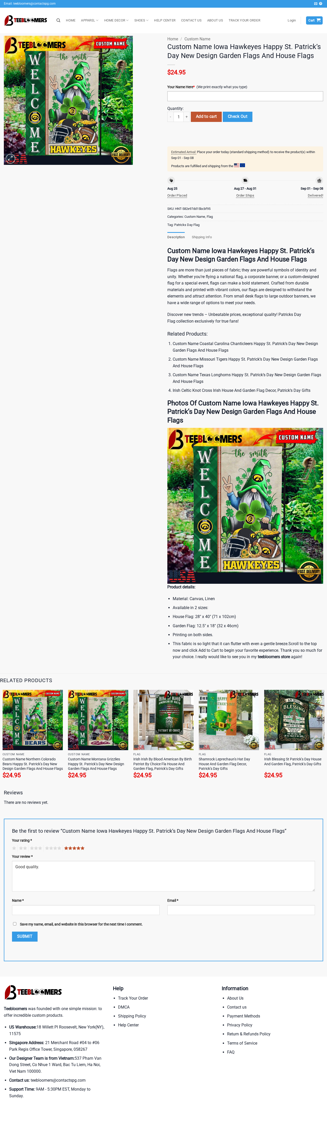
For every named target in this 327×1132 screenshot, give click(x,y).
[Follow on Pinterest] (320, 4)
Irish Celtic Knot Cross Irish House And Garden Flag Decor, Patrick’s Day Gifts (241, 390)
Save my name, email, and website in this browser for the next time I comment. (81, 924)
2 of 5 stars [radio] (22, 848)
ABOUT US (215, 20)
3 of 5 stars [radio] (35, 848)
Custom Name (197, 39)
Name (18, 900)
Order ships (245, 195)
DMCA (124, 1007)
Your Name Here (181, 87)
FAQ (231, 1052)
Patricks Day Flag (187, 225)
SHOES (139, 20)
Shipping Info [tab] (202, 237)
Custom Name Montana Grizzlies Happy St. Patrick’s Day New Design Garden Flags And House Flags (96, 764)
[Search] (58, 20)
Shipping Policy (132, 1016)
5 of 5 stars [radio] (74, 848)
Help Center (128, 1025)
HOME (70, 20)
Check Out (237, 116)
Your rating (22, 840)
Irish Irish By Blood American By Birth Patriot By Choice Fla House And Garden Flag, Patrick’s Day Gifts (162, 764)
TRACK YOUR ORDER (244, 20)
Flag (210, 217)
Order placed (177, 195)
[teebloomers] (26, 21)
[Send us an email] (315, 4)
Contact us (237, 1007)
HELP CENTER (165, 20)
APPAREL (88, 20)
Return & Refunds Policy (249, 1034)
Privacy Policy (239, 1025)
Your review (22, 856)
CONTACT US (191, 20)
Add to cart (206, 116)
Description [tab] (176, 237)
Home (172, 39)
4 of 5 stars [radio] (52, 848)
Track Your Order (133, 998)
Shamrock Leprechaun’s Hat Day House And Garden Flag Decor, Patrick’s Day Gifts (224, 764)
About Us (235, 998)
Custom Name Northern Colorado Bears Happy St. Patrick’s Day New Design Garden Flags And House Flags (33, 764)
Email (172, 900)
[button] (292, 20)
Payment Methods (243, 1016)
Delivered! (315, 195)
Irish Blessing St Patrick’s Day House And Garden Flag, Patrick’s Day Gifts (292, 761)
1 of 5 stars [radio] (13, 848)
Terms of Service (242, 1043)
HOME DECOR (114, 20)
